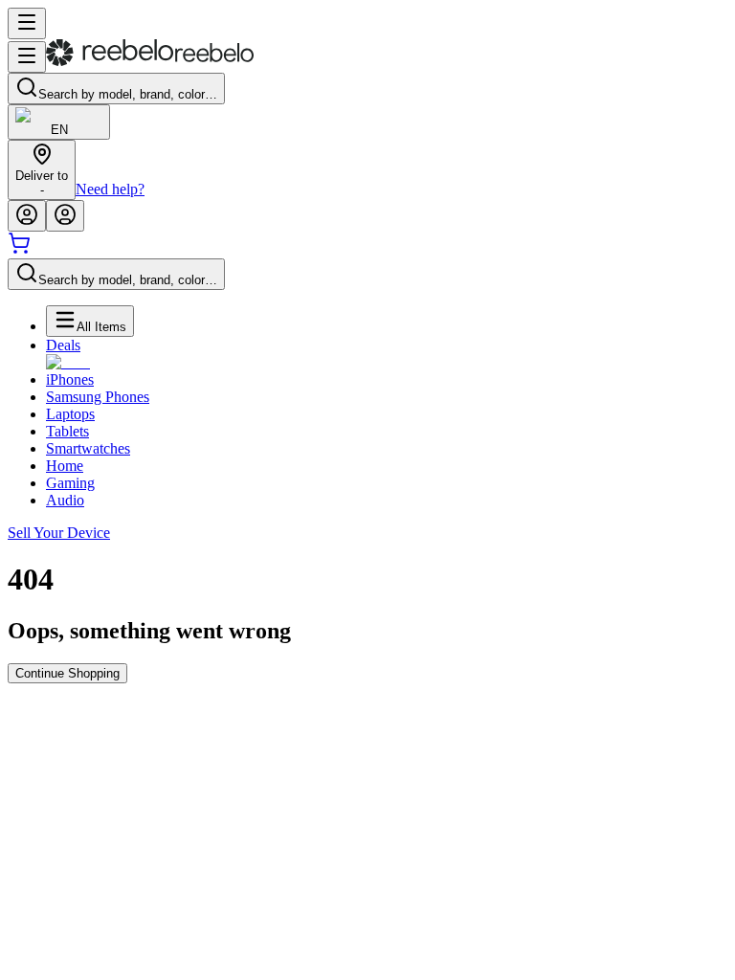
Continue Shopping (67, 673)
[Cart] (19, 249)
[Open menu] (27, 23)
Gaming (70, 483)
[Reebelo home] (150, 62)
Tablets (67, 431)
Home (64, 465)
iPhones (70, 379)
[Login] (27, 216)
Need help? (110, 189)
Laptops (70, 414)
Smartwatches (88, 448)
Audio (65, 500)
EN (59, 129)
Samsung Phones (97, 397)
